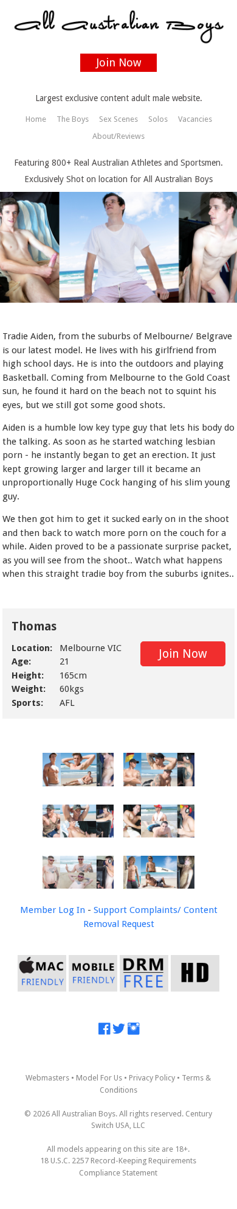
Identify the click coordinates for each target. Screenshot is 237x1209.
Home (36, 119)
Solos (158, 119)
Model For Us (99, 1077)
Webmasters (47, 1077)
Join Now (119, 62)
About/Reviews (118, 136)
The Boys (73, 119)
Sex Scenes (118, 119)
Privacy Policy (152, 1077)
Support (110, 909)
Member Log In (52, 909)
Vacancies (195, 119)
